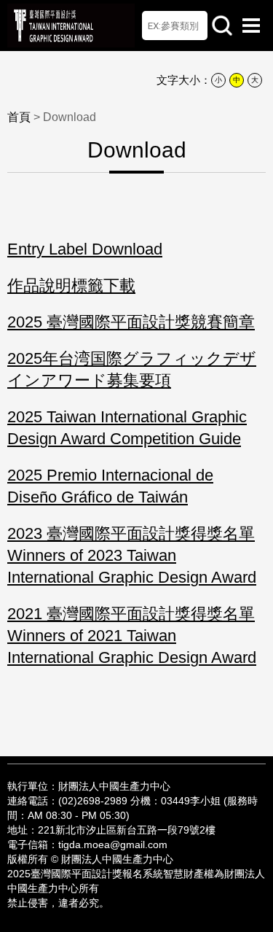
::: (136, 767)
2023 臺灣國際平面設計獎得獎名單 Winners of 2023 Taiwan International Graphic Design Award (131, 555)
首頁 (155, 25)
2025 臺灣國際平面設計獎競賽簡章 (131, 322)
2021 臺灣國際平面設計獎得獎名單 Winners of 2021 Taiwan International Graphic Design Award (131, 636)
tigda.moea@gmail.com (112, 844)
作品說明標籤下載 (71, 285)
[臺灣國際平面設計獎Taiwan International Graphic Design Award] (71, 25)
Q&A (183, 25)
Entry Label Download (84, 249)
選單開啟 (251, 25)
